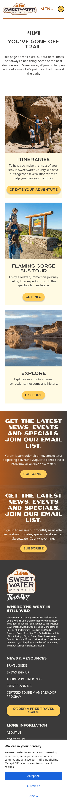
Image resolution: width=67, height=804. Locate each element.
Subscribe (33, 474)
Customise (33, 786)
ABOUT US (14, 732)
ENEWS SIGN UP (18, 672)
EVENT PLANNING (19, 686)
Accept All (33, 776)
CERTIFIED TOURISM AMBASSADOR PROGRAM (31, 694)
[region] (33, 772)
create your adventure (33, 189)
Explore (33, 395)
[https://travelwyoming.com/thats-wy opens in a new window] (18, 597)
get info (33, 297)
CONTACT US (16, 739)
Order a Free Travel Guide (33, 710)
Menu (47, 9)
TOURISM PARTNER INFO (24, 679)
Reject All (33, 796)
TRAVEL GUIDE (17, 665)
